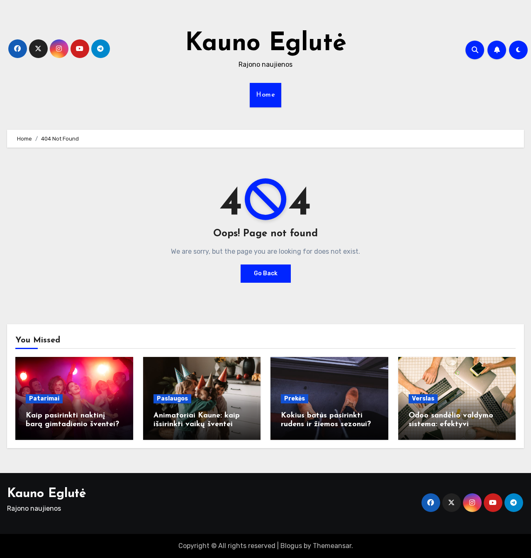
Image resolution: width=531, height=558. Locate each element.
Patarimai (44, 398)
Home (265, 95)
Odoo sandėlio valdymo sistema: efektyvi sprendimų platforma (451, 424)
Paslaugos (172, 398)
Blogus (291, 546)
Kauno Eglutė (265, 44)
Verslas (423, 398)
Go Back (266, 273)
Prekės (294, 398)
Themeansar (332, 546)
